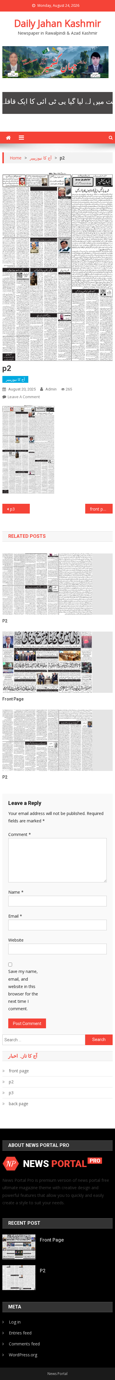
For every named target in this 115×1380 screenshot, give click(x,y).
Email (15, 916)
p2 (4, 621)
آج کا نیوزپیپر (15, 379)
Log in (15, 1322)
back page (18, 1103)
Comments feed (24, 1344)
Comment (19, 834)
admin (51, 389)
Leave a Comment (24, 396)
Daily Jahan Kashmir (57, 23)
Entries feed (20, 1333)
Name (16, 892)
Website (16, 940)
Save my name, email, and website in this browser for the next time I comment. (23, 990)
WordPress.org (23, 1355)
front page (100, 509)
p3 (12, 509)
